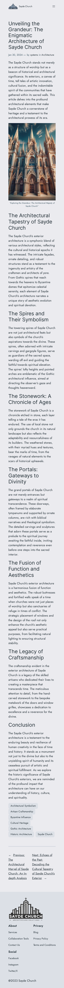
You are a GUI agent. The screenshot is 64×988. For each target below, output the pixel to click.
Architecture (47, 55)
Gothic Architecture (21, 828)
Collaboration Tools (18, 938)
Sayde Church (25, 6)
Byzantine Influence (21, 817)
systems (34, 55)
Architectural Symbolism (23, 806)
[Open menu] (54, 6)
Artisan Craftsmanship (22, 811)
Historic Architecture (21, 834)
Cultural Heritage (19, 823)
